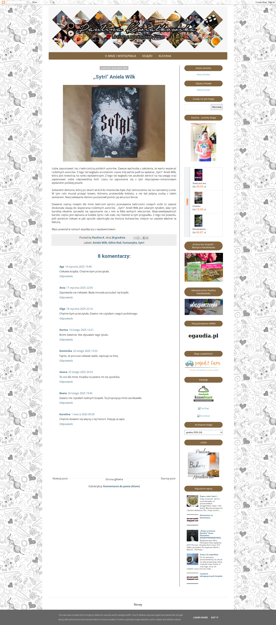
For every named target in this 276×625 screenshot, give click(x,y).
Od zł (199, 186)
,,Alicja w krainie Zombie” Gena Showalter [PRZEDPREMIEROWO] (210, 534)
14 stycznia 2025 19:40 (78, 266)
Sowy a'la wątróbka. (209, 554)
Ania (62, 287)
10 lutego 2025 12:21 (81, 330)
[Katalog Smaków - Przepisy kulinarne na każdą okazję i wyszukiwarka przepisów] (204, 400)
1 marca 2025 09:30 (83, 414)
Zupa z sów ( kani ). (209, 496)
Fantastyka (130, 242)
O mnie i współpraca (120, 56)
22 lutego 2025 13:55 (85, 351)
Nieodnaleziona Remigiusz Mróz (200, 229)
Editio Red (114, 242)
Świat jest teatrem (200, 183)
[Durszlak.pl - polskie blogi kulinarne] (203, 415)
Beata (63, 393)
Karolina (64, 414)
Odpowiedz (66, 276)
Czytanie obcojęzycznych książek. (211, 574)
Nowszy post (60, 478)
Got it (214, 617)
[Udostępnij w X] (141, 237)
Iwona (63, 372)
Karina (63, 330)
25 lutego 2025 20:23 (80, 372)
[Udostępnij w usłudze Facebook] (144, 237)
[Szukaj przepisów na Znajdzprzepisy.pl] (203, 408)
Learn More (200, 617)
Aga (61, 266)
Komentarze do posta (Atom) (121, 486)
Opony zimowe (203, 89)
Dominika (65, 351)
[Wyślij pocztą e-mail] (135, 237)
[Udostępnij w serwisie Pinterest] (147, 237)
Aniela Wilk (100, 242)
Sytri (141, 242)
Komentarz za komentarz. (206, 516)
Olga (62, 309)
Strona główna (114, 479)
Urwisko (196, 206)
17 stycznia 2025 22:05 (79, 287)
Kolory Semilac (203, 74)
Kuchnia (165, 56)
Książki (147, 56)
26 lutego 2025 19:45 (80, 393)
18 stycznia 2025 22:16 (79, 309)
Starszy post (168, 478)
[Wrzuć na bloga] (138, 237)
